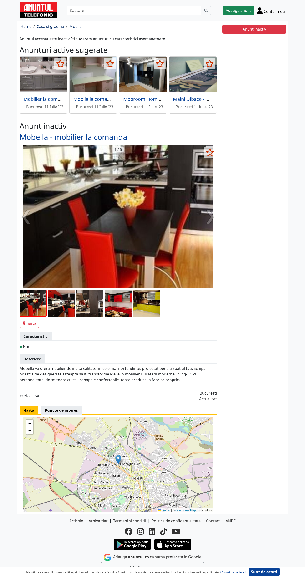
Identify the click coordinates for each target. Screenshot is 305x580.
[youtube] (176, 531)
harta (31, 323)
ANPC (231, 521)
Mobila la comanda (94, 99)
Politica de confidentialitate (176, 521)
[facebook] (128, 531)
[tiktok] (163, 531)
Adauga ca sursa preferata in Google (156, 557)
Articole (76, 521)
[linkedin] (152, 531)
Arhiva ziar (98, 521)
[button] (118, 460)
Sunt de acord (264, 572)
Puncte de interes (61, 410)
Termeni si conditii (129, 521)
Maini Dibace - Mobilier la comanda (211, 99)
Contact (213, 521)
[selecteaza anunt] (60, 63)
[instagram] (140, 531)
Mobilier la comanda (46, 99)
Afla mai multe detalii (233, 572)
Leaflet (165, 510)
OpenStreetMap (185, 510)
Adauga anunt (238, 10)
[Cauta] (206, 10)
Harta (28, 410)
